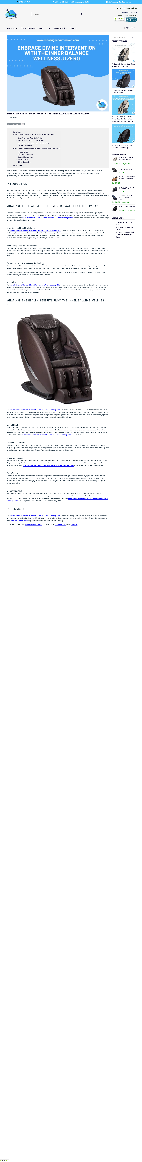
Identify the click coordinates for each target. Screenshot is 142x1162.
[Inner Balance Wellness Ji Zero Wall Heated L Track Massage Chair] (56, 407)
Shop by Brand (12, 28)
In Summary (17, 165)
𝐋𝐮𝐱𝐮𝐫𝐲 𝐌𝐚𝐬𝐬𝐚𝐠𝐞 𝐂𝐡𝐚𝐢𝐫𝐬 (126, 232)
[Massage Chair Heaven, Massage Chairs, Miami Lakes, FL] (131, 21)
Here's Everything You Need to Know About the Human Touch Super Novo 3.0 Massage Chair (123, 119)
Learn (41, 28)
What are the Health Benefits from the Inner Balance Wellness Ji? (37, 149)
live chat (74, 524)
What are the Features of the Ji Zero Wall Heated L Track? (34, 135)
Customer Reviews (60, 28)
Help (48, 28)
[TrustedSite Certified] (119, 19)
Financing (73, 28)
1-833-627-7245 (60, 524)
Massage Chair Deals (28, 28)
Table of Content (14, 124)
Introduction (17, 132)
